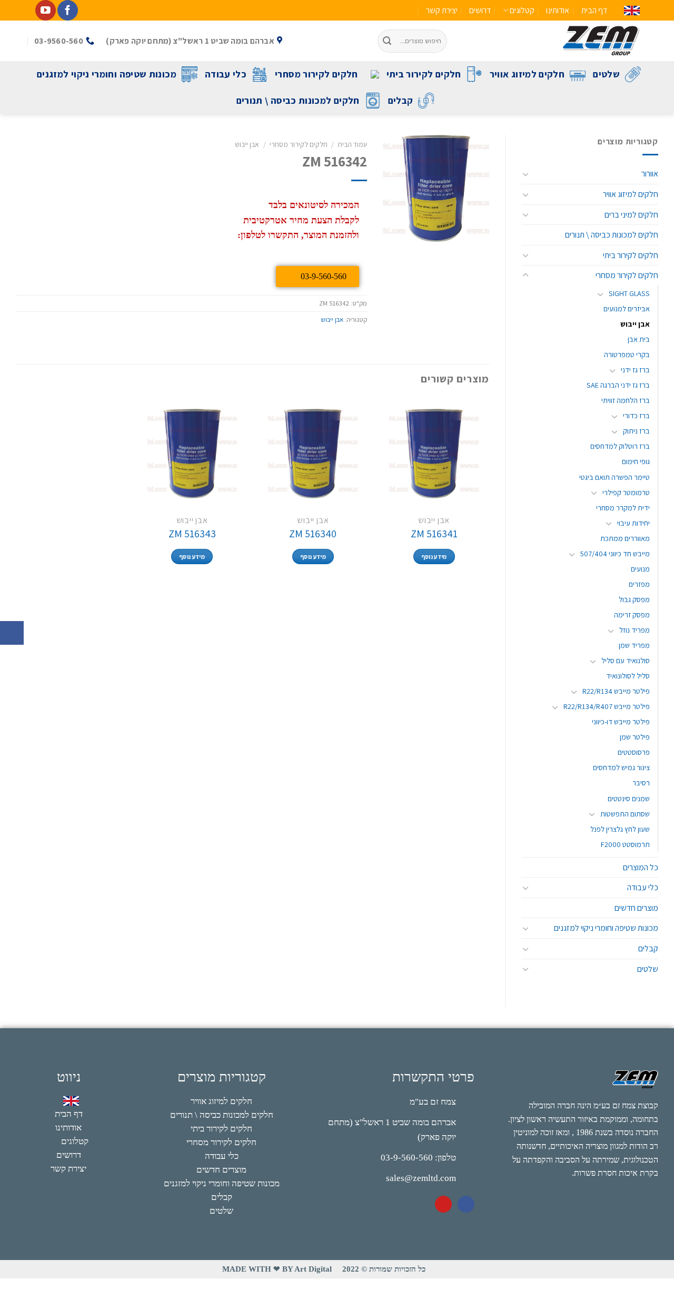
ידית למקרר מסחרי (623, 508)
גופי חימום (636, 461)
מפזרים (639, 584)
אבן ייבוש (635, 324)
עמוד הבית (352, 144)
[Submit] (388, 41)
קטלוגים (522, 10)
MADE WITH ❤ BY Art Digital (277, 1269)
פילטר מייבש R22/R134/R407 (606, 706)
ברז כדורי (636, 415)
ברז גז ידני (635, 370)
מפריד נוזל (634, 630)
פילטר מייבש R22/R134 (616, 691)
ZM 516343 (192, 533)
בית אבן (639, 339)
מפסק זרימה (632, 614)
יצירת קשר (442, 10)
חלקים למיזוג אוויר (527, 74)
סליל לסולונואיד (628, 676)
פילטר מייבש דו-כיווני (621, 721)
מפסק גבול (634, 599)
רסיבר (641, 783)
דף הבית (594, 10)
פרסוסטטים (634, 752)
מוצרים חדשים (636, 907)
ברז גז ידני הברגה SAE (618, 385)
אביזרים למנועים (626, 308)
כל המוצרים (640, 867)
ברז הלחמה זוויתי (625, 400)
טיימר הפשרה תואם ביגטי (614, 477)
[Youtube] (443, 1204)
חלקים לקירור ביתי (423, 74)
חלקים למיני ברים (631, 214)
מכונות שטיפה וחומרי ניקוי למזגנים (106, 74)
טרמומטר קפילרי (626, 492)
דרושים (480, 10)
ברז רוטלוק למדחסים (620, 446)
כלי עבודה (225, 74)
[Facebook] (466, 1204)
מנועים (640, 569)
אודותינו (557, 10)
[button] (12, 633)
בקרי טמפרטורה (627, 354)
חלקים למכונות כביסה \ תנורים (298, 100)
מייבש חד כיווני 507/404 (615, 553)
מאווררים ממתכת (625, 538)
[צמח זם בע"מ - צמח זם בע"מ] (551, 41)
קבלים (400, 100)
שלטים (606, 74)
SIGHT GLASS (629, 293)
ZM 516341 (434, 533)
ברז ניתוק (636, 431)
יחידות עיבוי (633, 523)
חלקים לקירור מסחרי (316, 74)
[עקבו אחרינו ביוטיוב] (45, 10)
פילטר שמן (635, 737)
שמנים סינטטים (629, 798)
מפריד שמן (634, 645)
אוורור (649, 173)
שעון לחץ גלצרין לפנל (620, 829)
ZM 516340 (312, 533)
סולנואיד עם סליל (625, 660)
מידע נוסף (434, 556)
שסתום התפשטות (625, 814)
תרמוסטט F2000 (625, 844)
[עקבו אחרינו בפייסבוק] (67, 10)
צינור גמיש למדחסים (621, 767)
